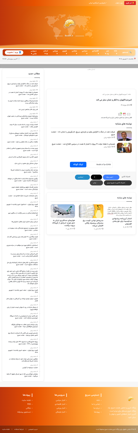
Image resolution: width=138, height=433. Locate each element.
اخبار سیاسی (60, 400)
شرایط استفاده (19, 429)
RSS (29, 404)
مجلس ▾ (74, 52)
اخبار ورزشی (60, 408)
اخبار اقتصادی (60, 404)
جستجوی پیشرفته (24, 412)
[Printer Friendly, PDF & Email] (124, 114)
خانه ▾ (115, 52)
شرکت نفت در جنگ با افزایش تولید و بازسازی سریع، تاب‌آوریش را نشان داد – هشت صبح (83, 133)
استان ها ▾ (45, 52)
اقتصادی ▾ (95, 52)
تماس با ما (96, 404)
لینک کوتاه (78, 164)
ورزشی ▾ (55, 52)
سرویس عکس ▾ (34, 52)
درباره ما (97, 408)
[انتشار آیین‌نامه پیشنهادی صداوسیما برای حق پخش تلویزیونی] (119, 210)
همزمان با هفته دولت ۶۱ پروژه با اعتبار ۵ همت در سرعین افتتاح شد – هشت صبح (83, 144)
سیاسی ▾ (84, 52)
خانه (129, 94)
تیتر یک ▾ (107, 52)
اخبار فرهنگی (60, 412)
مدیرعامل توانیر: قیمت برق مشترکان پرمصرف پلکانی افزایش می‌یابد (93, 223)
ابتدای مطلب (91, 69)
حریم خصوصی (33, 429)
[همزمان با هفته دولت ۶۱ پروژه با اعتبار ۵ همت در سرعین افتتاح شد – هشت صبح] (124, 148)
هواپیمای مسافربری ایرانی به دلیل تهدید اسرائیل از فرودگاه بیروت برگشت (63, 223)
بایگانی (28, 408)
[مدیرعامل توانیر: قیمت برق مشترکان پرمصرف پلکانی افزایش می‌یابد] (91, 211)
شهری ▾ (64, 52)
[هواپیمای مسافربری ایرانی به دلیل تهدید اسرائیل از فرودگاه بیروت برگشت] (63, 211)
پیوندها (97, 412)
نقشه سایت (26, 400)
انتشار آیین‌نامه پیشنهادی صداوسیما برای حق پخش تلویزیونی (122, 221)
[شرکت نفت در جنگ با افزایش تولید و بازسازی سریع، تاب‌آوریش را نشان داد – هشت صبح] (124, 136)
